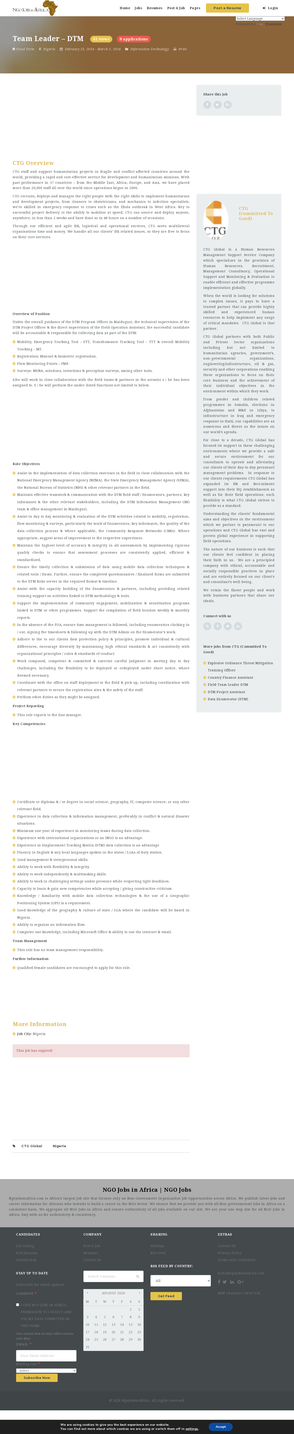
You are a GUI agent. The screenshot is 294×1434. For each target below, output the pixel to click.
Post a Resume (227, 8)
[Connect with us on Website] (207, 626)
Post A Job (176, 8)
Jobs (138, 8)
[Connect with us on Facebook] (218, 626)
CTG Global (31, 1146)
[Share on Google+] (228, 105)
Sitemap (157, 1246)
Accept (221, 1427)
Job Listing (25, 1246)
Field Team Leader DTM (228, 684)
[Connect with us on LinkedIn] (238, 626)
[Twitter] (225, 1281)
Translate (273, 24)
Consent (25, 1293)
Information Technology (149, 49)
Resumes (155, 8)
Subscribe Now (37, 1378)
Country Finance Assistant (230, 677)
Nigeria (59, 1146)
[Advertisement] (101, 117)
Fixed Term (25, 49)
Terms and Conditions (237, 1260)
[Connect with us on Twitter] (228, 626)
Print (182, 49)
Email (22, 1344)
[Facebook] (219, 1281)
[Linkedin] (232, 1281)
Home (125, 8)
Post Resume (27, 1253)
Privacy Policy (230, 1253)
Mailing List (27, 1364)
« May (88, 1293)
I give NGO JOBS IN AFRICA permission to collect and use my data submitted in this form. (46, 1315)
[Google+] (240, 1281)
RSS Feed (157, 1253)
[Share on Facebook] (207, 105)
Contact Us (92, 1260)
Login (272, 8)
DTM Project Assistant (226, 692)
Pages (195, 8)
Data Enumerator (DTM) (228, 699)
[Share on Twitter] (218, 105)
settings (192, 1429)
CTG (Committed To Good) (256, 213)
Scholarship (26, 1260)
